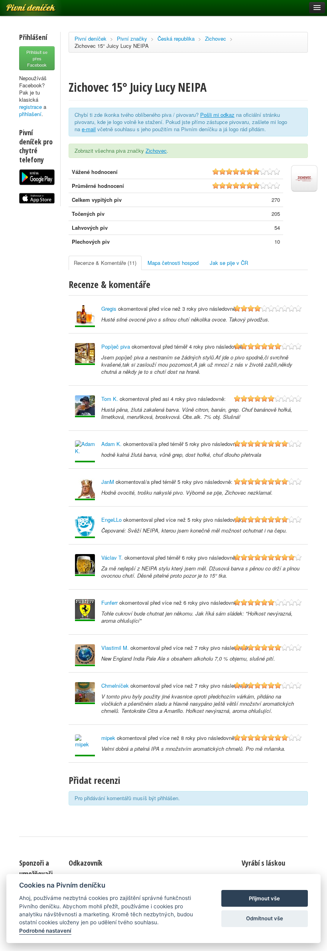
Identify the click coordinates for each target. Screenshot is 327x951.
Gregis (108, 308)
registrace (30, 106)
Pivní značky (132, 38)
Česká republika (176, 38)
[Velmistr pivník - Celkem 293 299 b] (85, 693)
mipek (108, 738)
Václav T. (112, 557)
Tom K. (109, 398)
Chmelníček (115, 685)
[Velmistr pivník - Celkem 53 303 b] (85, 527)
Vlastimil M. (115, 647)
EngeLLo (111, 519)
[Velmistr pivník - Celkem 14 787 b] (85, 489)
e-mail (89, 129)
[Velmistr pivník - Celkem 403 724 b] (85, 655)
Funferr (109, 602)
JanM (107, 481)
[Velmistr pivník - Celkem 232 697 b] (85, 316)
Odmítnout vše (264, 918)
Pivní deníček (90, 38)
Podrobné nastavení (45, 930)
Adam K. (111, 444)
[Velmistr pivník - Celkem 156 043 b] (85, 406)
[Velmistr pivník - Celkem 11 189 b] (85, 451)
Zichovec (215, 38)
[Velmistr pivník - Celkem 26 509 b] (85, 565)
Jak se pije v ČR (229, 262)
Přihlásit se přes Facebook (36, 58)
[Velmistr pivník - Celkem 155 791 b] (85, 354)
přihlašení (30, 114)
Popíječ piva (115, 346)
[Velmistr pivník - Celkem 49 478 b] (85, 610)
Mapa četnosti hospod (173, 262)
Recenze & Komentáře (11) (105, 262)
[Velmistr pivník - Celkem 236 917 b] (85, 745)
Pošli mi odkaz (217, 114)
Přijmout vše (264, 898)
